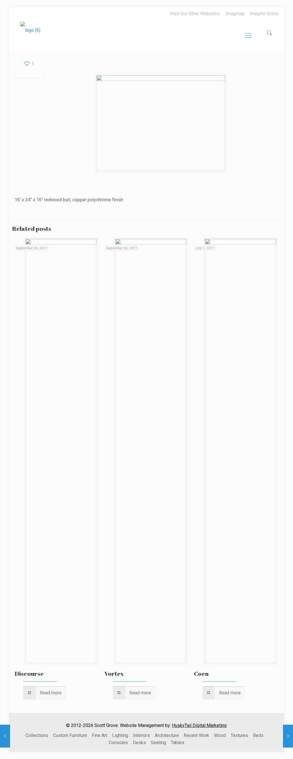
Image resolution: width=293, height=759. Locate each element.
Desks (139, 742)
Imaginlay (235, 13)
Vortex (114, 673)
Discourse (29, 673)
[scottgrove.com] (30, 34)
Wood (220, 735)
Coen (201, 673)
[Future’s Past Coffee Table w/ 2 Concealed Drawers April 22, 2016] (288, 736)
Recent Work (196, 735)
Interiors (141, 735)
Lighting (120, 735)
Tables (177, 742)
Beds (258, 735)
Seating (158, 742)
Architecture (167, 735)
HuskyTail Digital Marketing (199, 725)
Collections (36, 735)
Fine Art (99, 735)
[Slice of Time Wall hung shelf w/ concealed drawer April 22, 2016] (5, 736)
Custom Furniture (70, 735)
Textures (239, 735)
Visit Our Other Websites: (195, 13)
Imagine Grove (264, 13)
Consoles (118, 742)
